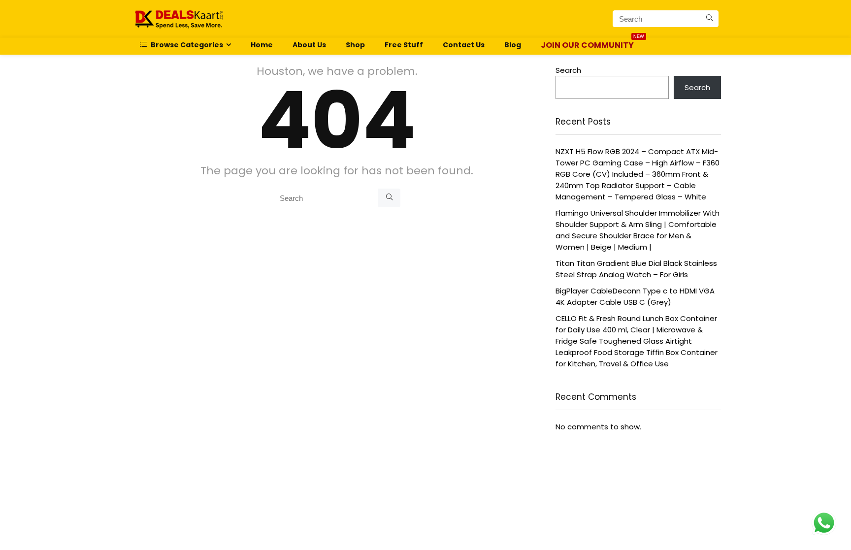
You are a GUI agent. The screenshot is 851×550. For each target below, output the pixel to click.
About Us (309, 45)
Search (568, 70)
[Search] (709, 18)
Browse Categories (186, 45)
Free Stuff (404, 45)
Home (262, 45)
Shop (355, 45)
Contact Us (464, 45)
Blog (512, 45)
